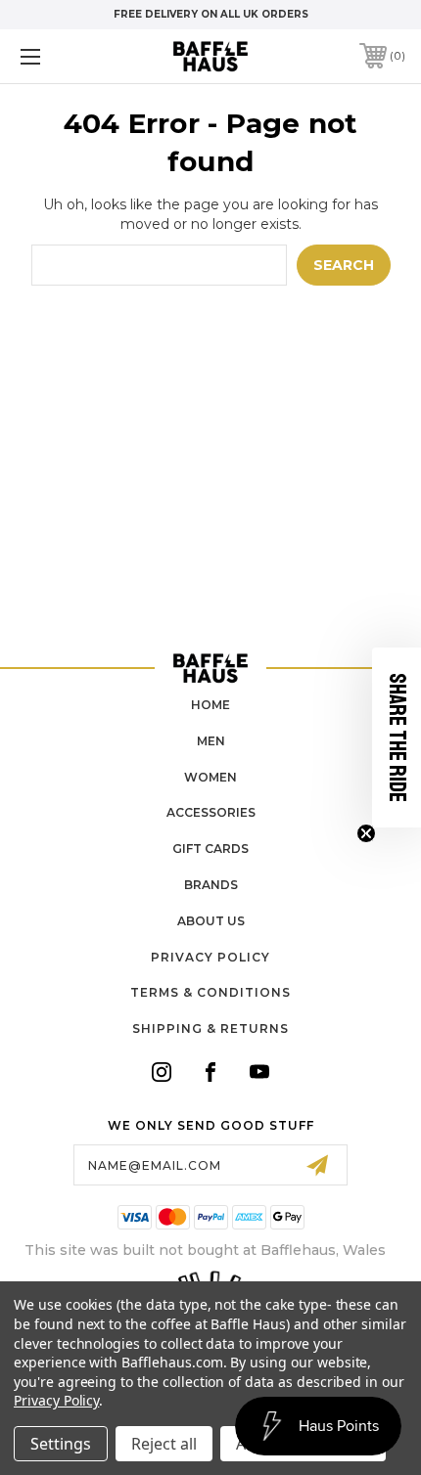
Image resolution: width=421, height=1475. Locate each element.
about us (211, 921)
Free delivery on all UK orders (211, 14)
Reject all (164, 1443)
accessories (211, 812)
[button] (396, 737)
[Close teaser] (366, 833)
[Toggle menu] (59, 56)
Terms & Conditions (210, 992)
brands (211, 884)
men (211, 741)
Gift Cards (210, 848)
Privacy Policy (210, 957)
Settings (60, 1443)
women (210, 777)
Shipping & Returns (210, 1028)
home (210, 704)
